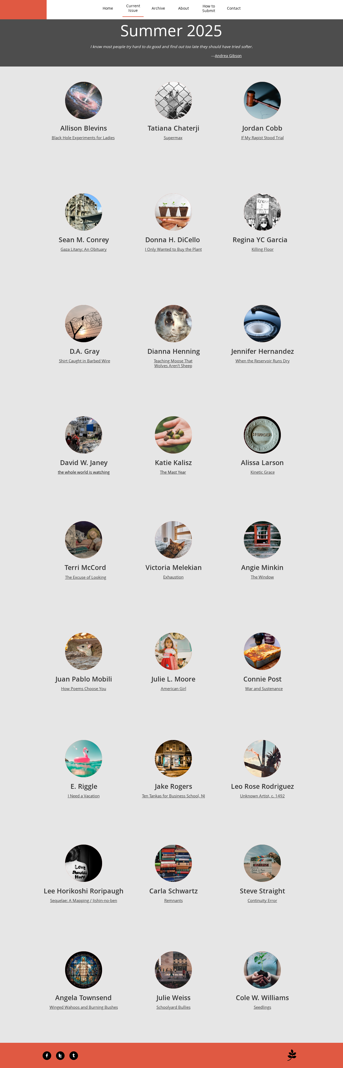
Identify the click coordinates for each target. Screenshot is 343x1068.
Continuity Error (262, 900)
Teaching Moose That (173, 360)
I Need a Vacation (84, 795)
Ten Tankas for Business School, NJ (173, 795)
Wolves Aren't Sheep (173, 365)
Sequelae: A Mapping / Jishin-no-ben (83, 900)
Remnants (173, 900)
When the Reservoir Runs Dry (263, 360)
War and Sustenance (264, 688)
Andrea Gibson (228, 55)
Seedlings (262, 1007)
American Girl (173, 688)
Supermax (173, 137)
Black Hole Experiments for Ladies (83, 137)
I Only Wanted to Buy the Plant (173, 249)
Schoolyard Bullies (173, 1007)
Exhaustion (173, 577)
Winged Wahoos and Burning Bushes (84, 1007)
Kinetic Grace (263, 472)
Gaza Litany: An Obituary (84, 249)
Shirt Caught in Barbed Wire (84, 360)
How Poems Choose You (83, 688)
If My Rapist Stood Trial (262, 137)
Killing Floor (263, 249)
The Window (262, 577)
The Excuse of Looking (85, 577)
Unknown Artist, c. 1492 (262, 795)
